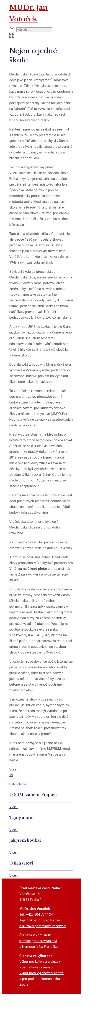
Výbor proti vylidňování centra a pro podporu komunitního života (41, 979)
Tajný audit (21, 817)
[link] (55, 30)
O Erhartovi (21, 863)
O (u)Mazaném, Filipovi (33, 794)
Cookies (36, 1012)
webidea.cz (49, 1006)
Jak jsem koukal (25, 840)
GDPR (49, 1012)
